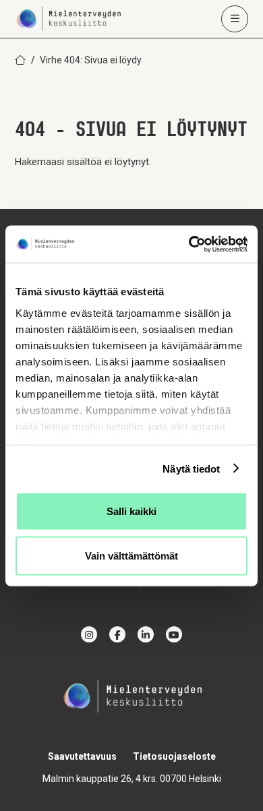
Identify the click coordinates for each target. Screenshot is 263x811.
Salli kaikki (131, 511)
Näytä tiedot (191, 468)
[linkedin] (146, 634)
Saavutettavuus (82, 756)
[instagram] (89, 634)
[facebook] (117, 634)
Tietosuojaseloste (174, 756)
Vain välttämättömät (131, 555)
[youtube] (174, 634)
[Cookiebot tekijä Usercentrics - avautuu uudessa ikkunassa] (189, 244)
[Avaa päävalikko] (234, 19)
